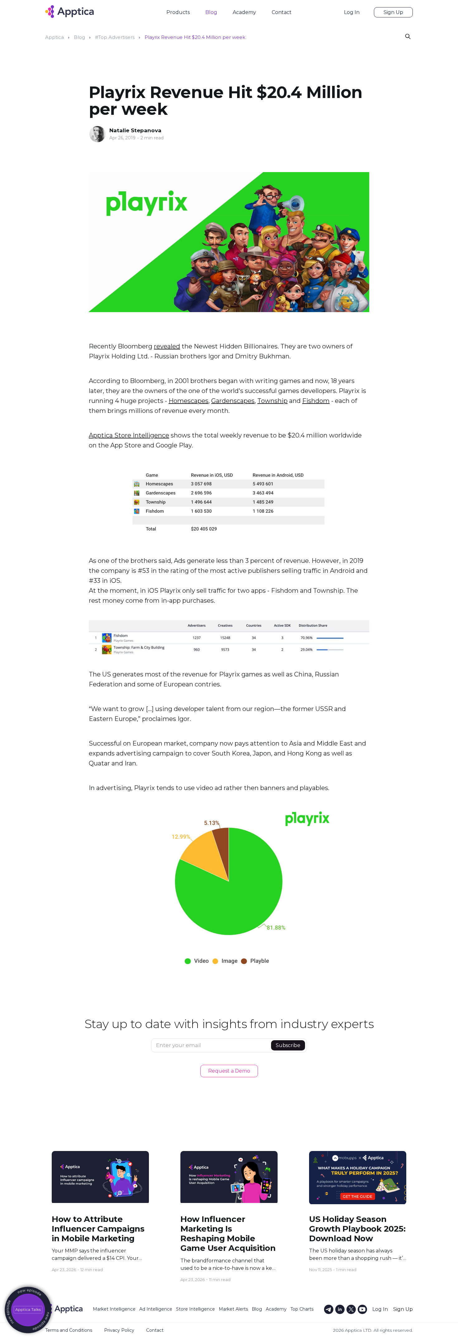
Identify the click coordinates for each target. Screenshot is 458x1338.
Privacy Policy (119, 1330)
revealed (167, 346)
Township (272, 401)
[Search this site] (408, 36)
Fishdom (316, 401)
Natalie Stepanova (135, 130)
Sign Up (393, 12)
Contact (282, 12)
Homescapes (188, 401)
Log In (352, 12)
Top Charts (301, 1309)
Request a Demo (229, 1071)
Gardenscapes (233, 401)
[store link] (28, 1310)
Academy (244, 12)
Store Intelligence (195, 1309)
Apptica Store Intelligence (129, 435)
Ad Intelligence (155, 1309)
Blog (211, 12)
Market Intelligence (114, 1309)
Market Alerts (233, 1309)
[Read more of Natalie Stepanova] (97, 134)
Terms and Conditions (68, 1330)
